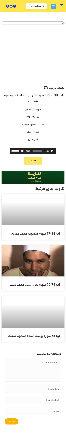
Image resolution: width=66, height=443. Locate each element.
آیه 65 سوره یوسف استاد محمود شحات (34, 336)
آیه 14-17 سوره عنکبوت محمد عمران (35, 234)
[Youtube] (11, 6)
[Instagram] (14, 6)
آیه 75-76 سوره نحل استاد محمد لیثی (35, 285)
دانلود (33, 160)
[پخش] (52, 150)
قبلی (36, 139)
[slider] (16, 150)
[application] (33, 151)
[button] (53, 6)
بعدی (31, 139)
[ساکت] (22, 150)
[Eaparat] (7, 6)
